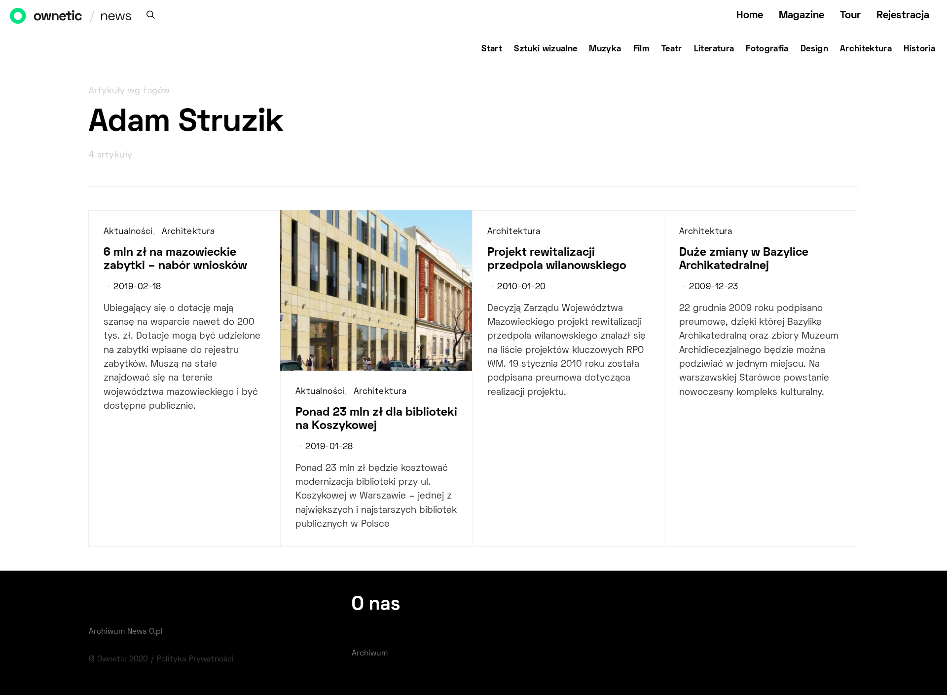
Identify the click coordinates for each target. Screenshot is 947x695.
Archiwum (370, 653)
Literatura (714, 49)
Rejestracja (902, 15)
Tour (850, 15)
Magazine (801, 15)
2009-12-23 (713, 287)
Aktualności (128, 232)
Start (491, 49)
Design (814, 49)
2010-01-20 (521, 287)
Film (641, 49)
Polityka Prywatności (195, 659)
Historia (919, 49)
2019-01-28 (329, 447)
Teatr (671, 49)
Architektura (866, 49)
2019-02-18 (137, 287)
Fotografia (767, 49)
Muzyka (605, 49)
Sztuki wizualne (545, 49)
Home (749, 15)
